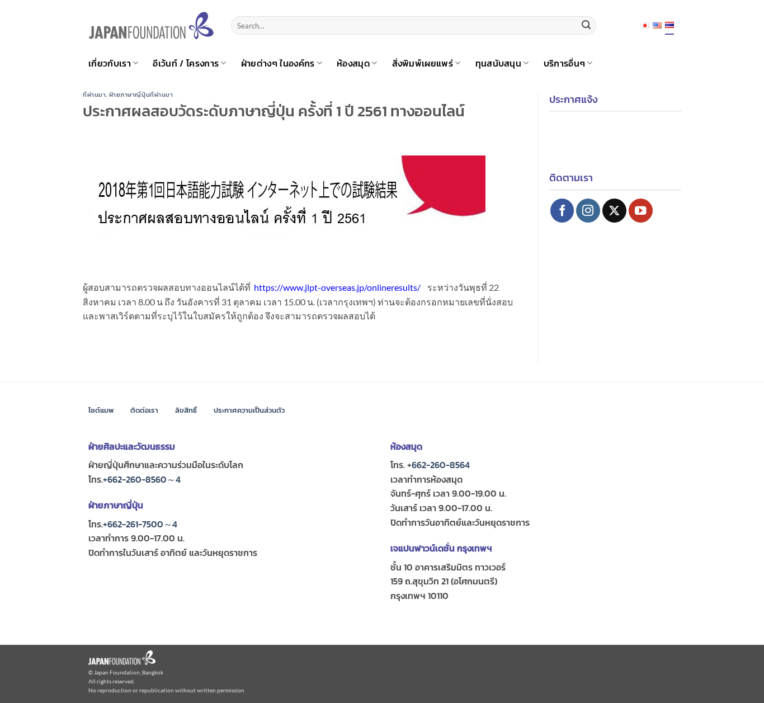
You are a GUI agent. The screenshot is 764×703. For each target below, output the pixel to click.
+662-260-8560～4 (142, 479)
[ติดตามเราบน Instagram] (588, 211)
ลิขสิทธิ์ (186, 410)
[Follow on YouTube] (641, 211)
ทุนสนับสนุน (498, 63)
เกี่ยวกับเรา (109, 63)
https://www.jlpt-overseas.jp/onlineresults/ (337, 287)
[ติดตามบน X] (614, 211)
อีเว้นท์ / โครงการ (186, 63)
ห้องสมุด (353, 63)
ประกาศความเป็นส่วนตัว (249, 410)
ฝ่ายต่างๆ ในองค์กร (278, 63)
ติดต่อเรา (144, 410)
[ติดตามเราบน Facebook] (562, 211)
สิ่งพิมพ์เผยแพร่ (423, 63)
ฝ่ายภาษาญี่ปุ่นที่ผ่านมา (141, 94)
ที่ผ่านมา (94, 94)
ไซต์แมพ (101, 410)
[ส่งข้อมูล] (586, 25)
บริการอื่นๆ (565, 63)
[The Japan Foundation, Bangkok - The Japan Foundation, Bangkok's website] (151, 25)
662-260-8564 (441, 464)
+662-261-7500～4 (140, 524)
